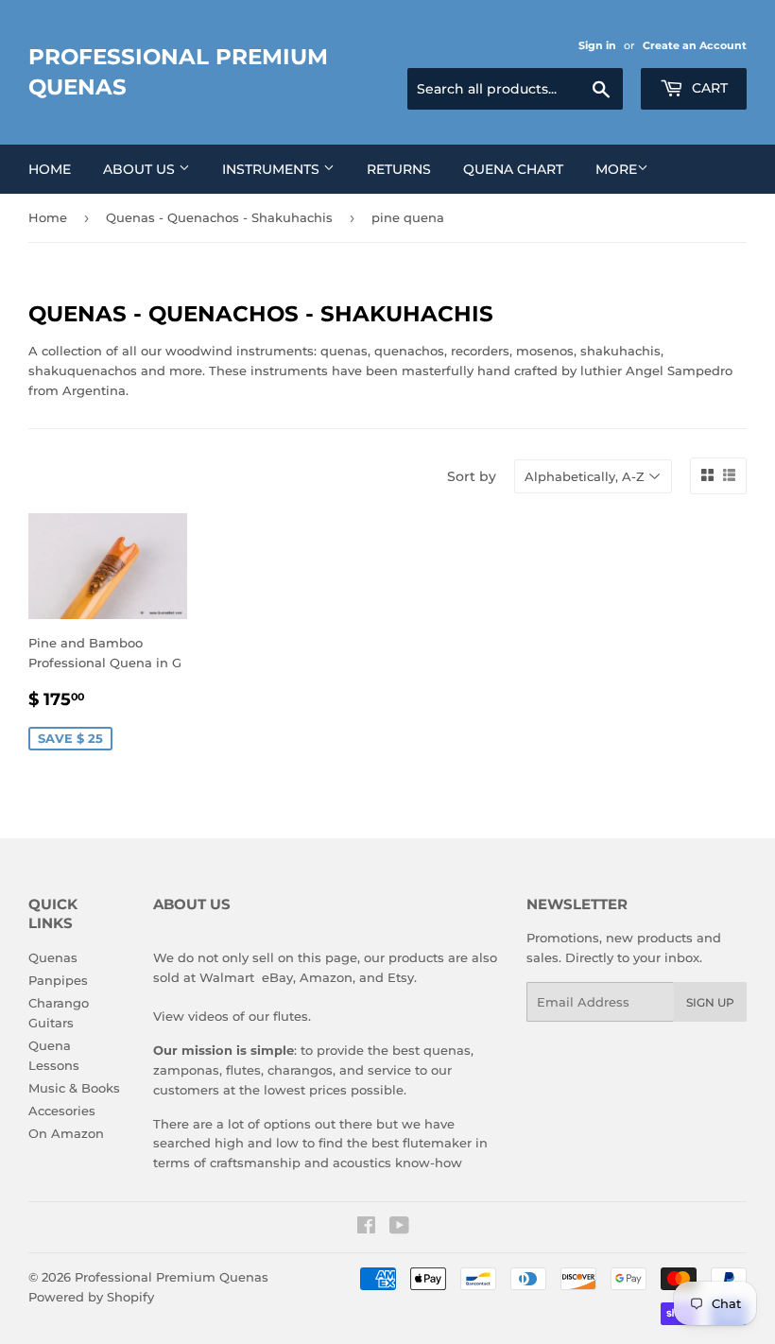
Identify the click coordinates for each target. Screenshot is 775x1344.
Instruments (272, 169)
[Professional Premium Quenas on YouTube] (399, 1227)
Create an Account (695, 45)
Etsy (401, 977)
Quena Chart (513, 169)
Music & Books (74, 1087)
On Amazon (66, 1133)
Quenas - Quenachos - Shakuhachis (219, 217)
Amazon (326, 977)
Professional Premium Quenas (178, 71)
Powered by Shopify (91, 1296)
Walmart (226, 977)
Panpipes (58, 980)
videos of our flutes (248, 1016)
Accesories (61, 1110)
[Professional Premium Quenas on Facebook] (366, 1227)
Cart (708, 87)
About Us (141, 169)
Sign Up (710, 1002)
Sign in (597, 45)
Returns (399, 169)
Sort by (471, 476)
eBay (277, 977)
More (616, 169)
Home (49, 169)
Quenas (53, 957)
